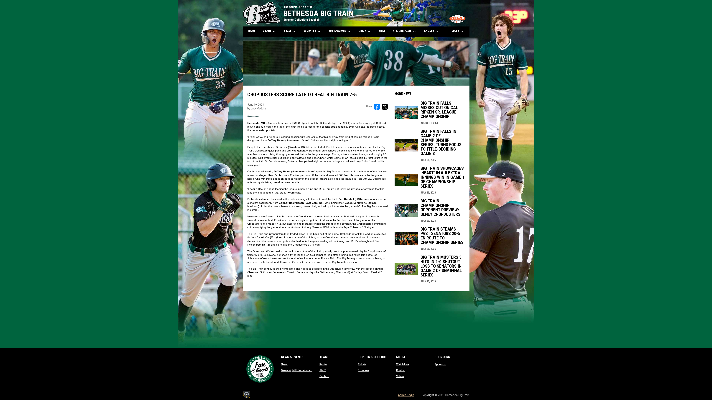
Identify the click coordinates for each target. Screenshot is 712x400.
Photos (400, 370)
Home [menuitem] (252, 31)
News (284, 364)
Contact (324, 376)
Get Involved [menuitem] (340, 31)
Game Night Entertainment (296, 370)
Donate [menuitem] (431, 31)
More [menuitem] (458, 31)
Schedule (363, 370)
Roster (323, 364)
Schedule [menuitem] (313, 31)
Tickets (362, 364)
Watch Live (402, 364)
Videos (400, 376)
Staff (322, 370)
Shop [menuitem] (383, 31)
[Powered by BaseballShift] (246, 394)
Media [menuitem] (364, 31)
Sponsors (440, 364)
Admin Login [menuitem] (406, 395)
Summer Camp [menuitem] (405, 31)
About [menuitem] (269, 31)
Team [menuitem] (290, 31)
